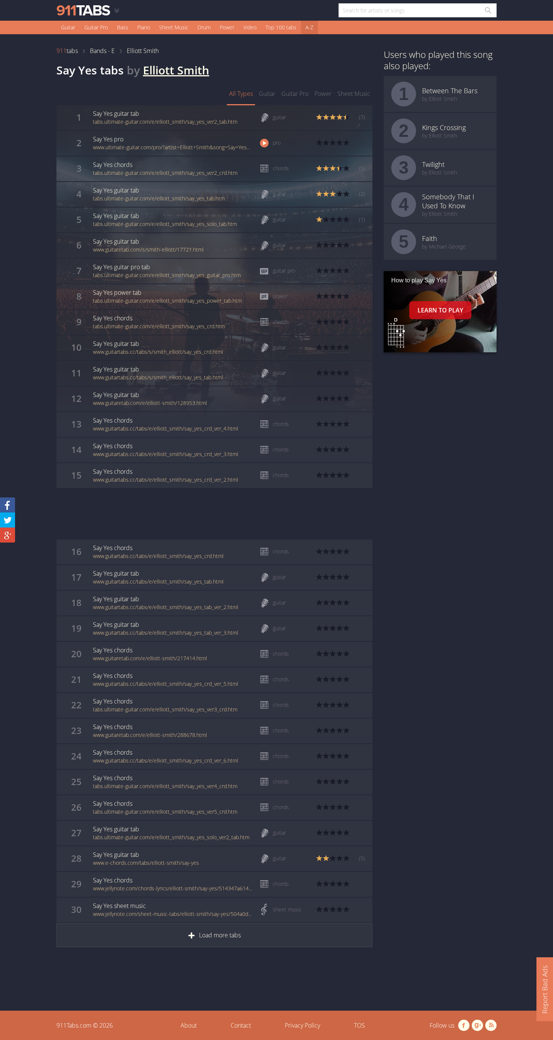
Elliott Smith (176, 70)
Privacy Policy (302, 1025)
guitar (267, 93)
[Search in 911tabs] (487, 10)
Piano (143, 27)
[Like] (7, 504)
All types (241, 93)
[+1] (7, 535)
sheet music (353, 93)
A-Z (309, 27)
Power (227, 27)
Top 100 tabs (281, 27)
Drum (204, 27)
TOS (359, 1025)
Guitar (68, 27)
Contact (241, 1025)
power (322, 93)
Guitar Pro (96, 27)
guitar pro (294, 93)
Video (250, 27)
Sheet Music (173, 27)
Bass (122, 27)
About (189, 1025)
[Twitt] (7, 520)
